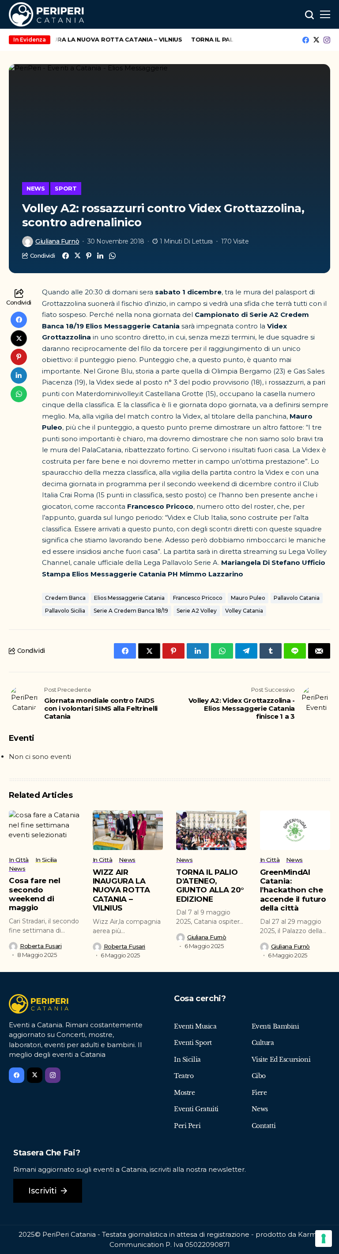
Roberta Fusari (41, 946)
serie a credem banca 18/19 (131, 610)
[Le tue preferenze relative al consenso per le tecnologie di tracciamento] (323, 1238)
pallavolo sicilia (65, 610)
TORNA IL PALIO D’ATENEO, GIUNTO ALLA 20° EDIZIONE (210, 885)
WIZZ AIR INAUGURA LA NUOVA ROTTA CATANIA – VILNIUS (121, 890)
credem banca (65, 598)
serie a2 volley (197, 610)
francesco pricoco (197, 598)
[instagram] (327, 40)
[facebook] (305, 40)
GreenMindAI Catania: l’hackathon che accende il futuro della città (293, 890)
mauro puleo (248, 598)
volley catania (244, 610)
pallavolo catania (297, 598)
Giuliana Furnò (57, 241)
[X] (316, 39)
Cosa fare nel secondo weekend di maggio (34, 894)
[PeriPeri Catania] (46, 14)
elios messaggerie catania (129, 598)
